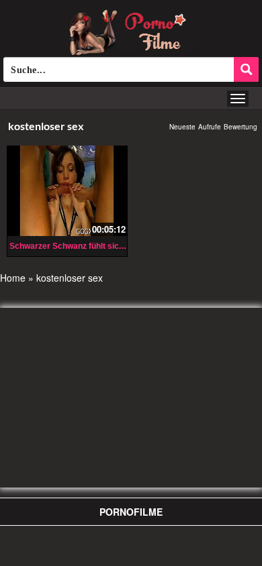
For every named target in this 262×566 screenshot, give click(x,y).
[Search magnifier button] (246, 69)
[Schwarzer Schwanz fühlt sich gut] (67, 189)
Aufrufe (209, 126)
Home (13, 277)
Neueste (182, 126)
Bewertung (240, 126)
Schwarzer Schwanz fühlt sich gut (73, 246)
